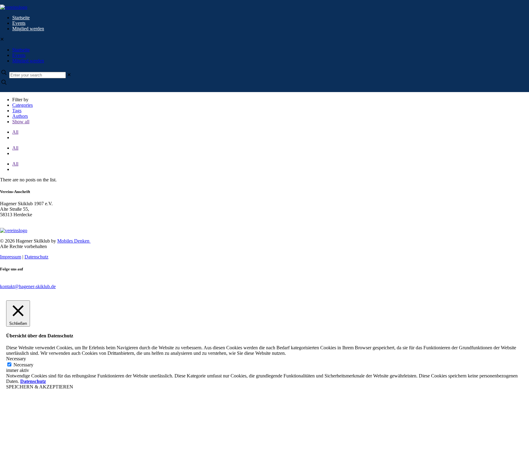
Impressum (10, 256)
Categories (22, 105)
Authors (20, 116)
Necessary (23, 364)
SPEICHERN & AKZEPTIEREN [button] (39, 386)
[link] (69, 74)
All (15, 132)
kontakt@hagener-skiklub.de (28, 286)
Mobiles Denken (74, 240)
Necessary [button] (16, 358)
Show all (20, 121)
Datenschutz (36, 256)
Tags (16, 110)
